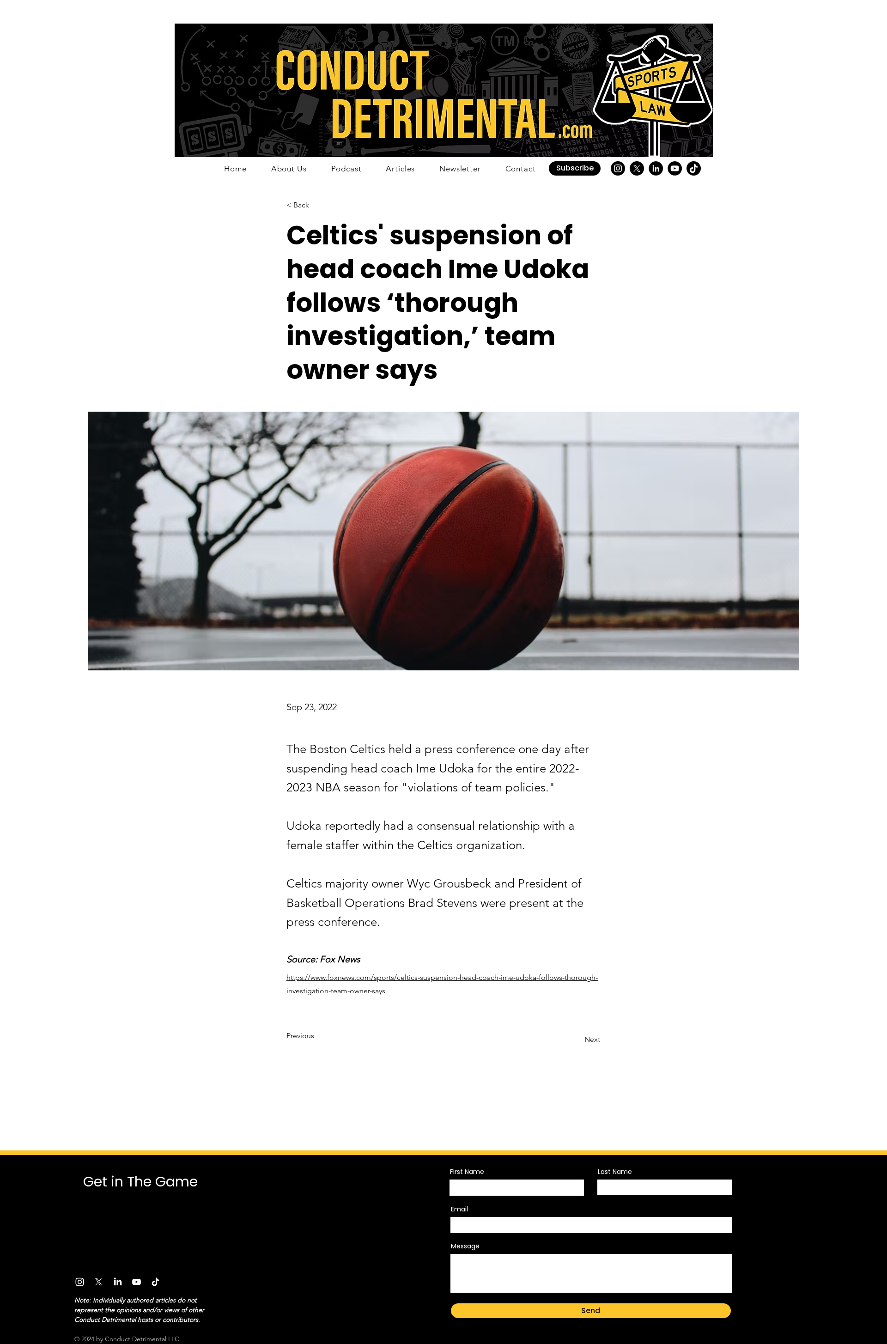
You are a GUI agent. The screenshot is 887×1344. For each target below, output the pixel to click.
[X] (637, 168)
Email (459, 1209)
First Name (467, 1171)
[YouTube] (675, 168)
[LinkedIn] (656, 168)
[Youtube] (136, 1282)
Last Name (615, 1171)
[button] (575, 168)
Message (465, 1246)
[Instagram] (618, 168)
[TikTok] (694, 168)
